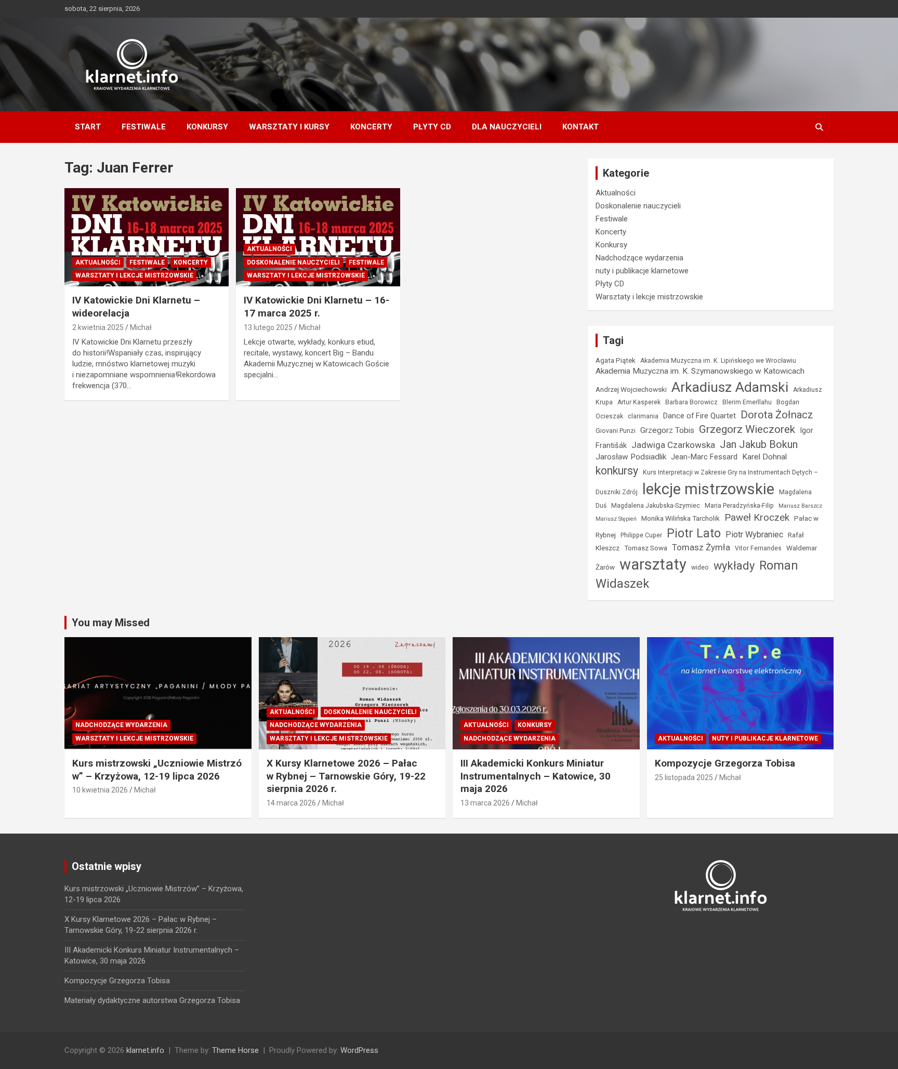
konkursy (617, 470)
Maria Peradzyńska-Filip (739, 505)
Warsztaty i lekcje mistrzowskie (134, 275)
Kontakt (580, 126)
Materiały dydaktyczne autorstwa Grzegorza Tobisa (152, 1000)
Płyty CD (432, 126)
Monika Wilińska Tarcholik (680, 518)
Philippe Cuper (641, 535)
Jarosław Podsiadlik (631, 456)
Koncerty (371, 126)
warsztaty (652, 564)
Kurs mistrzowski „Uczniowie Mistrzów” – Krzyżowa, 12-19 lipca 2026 (157, 769)
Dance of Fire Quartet (699, 415)
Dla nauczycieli (507, 126)
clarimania (643, 416)
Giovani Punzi (616, 430)
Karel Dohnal (764, 456)
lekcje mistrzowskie (708, 489)
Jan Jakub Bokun (759, 444)
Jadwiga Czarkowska (673, 445)
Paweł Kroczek (756, 517)
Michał (141, 327)
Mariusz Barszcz (800, 506)
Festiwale (144, 126)
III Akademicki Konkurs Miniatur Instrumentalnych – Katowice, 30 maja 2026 (535, 776)
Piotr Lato (694, 533)
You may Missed (111, 622)
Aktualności (98, 262)
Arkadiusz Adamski (729, 387)
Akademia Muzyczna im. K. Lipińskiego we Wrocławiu (718, 360)
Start (88, 126)
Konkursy (207, 126)
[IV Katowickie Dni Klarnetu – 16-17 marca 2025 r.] (318, 237)
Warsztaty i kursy (289, 126)
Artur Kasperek (639, 402)
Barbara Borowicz (691, 402)
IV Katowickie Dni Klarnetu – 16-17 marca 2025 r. (316, 306)
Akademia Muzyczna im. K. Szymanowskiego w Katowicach (700, 371)
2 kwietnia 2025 (98, 327)
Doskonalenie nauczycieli (293, 262)
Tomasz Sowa (645, 548)
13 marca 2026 (485, 803)
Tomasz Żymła (701, 547)
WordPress (359, 1050)
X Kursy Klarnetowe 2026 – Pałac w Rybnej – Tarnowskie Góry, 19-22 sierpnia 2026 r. (346, 776)
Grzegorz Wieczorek (747, 429)
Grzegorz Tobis (667, 430)
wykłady (734, 565)
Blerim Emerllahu (747, 402)
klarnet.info (145, 1050)
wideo (700, 567)
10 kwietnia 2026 (100, 790)
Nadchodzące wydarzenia (639, 257)
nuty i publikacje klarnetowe (642, 270)
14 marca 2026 (291, 803)
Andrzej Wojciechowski (631, 389)
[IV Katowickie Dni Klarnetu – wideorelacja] (146, 237)
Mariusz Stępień (616, 519)
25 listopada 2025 (684, 777)
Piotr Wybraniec (754, 534)
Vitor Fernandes (758, 548)
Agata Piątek (616, 360)
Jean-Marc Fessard (704, 456)
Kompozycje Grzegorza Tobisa (725, 763)
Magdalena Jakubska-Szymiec (655, 505)
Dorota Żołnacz (777, 414)
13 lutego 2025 (268, 327)
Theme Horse (235, 1050)
